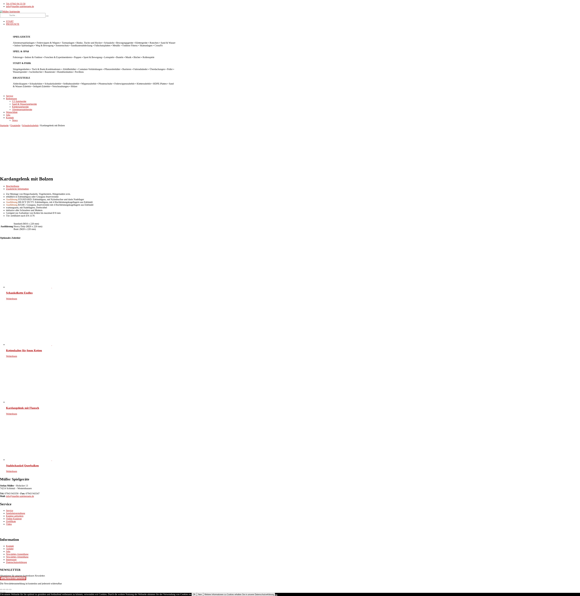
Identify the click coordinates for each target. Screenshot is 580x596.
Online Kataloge (14, 518)
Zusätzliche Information (17, 189)
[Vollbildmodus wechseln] (4, 589)
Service (9, 510)
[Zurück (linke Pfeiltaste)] (1, 592)
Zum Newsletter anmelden (13, 578)
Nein (200, 594)
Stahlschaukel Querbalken (22, 465)
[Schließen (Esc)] (10, 589)
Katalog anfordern (14, 516)
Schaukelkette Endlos (19, 292)
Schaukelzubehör (30, 125)
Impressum (11, 559)
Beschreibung (12, 186)
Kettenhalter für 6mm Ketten (24, 350)
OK (194, 594)
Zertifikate (11, 521)
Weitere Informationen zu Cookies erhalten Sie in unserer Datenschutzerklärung (239, 594)
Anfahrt (9, 548)
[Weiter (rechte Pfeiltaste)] (4, 592)
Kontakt (10, 546)
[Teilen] (7, 589)
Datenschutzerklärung (16, 562)
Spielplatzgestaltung (15, 513)
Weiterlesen (11, 298)
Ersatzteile (15, 125)
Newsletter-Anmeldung (17, 554)
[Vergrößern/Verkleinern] (1, 589)
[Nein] (276, 595)
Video (9, 524)
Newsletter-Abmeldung (17, 557)
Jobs (8, 551)
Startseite (4, 125)
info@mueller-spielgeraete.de (20, 496)
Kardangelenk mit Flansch (22, 408)
